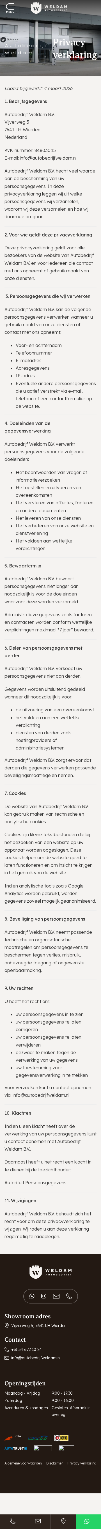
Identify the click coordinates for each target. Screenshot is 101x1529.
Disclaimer (54, 1463)
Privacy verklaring (81, 1463)
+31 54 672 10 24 (26, 1349)
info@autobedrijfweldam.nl (48, 158)
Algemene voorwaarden (23, 1463)
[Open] (10, 8)
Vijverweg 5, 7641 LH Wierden (38, 1325)
